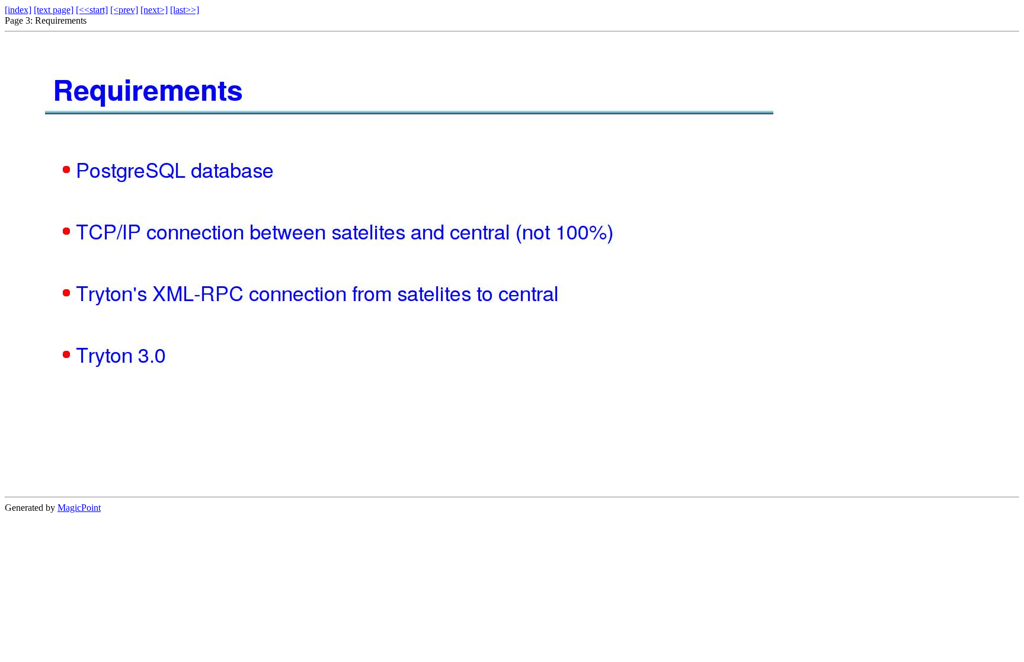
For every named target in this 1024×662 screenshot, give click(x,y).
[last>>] (184, 10)
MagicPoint (79, 508)
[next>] (154, 10)
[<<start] (92, 10)
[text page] (53, 10)
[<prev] (124, 10)
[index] (18, 10)
